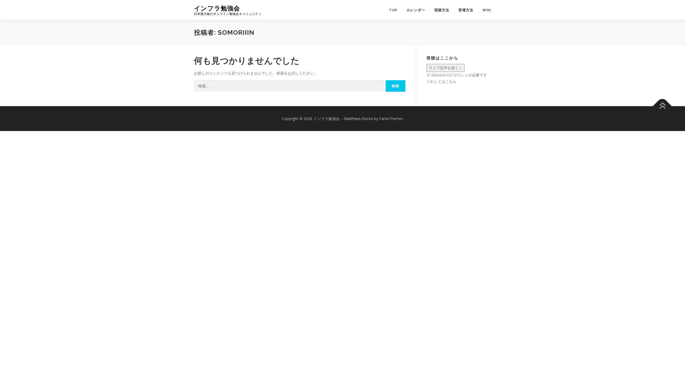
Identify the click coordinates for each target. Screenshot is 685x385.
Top (393, 10)
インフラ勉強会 (217, 8)
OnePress (352, 118)
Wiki (486, 10)
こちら (450, 81)
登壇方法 (465, 10)
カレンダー (415, 10)
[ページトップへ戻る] (662, 106)
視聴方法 (441, 10)
